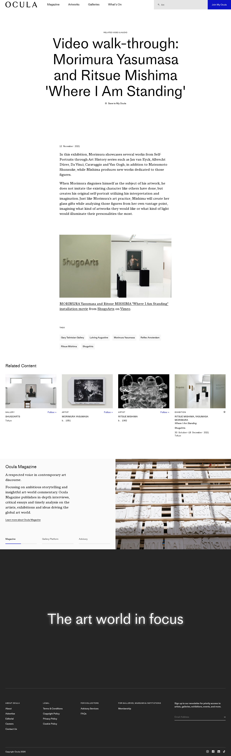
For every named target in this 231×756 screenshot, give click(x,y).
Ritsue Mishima (69, 346)
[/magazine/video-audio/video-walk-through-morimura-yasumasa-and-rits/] (20, 5)
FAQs (83, 713)
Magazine (53, 4)
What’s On (115, 4)
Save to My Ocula (117, 103)
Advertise (10, 713)
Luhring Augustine (99, 337)
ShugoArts (105, 309)
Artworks (73, 4)
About (8, 708)
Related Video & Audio (115, 32)
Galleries (93, 4)
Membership (124, 708)
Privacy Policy (50, 718)
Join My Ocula (219, 4)
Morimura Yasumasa (124, 337)
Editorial (9, 718)
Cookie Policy (50, 723)
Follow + (52, 412)
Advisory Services (90, 708)
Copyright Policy (51, 713)
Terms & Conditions (53, 708)
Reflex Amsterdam (150, 337)
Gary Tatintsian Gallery (72, 337)
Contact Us (11, 729)
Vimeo (125, 309)
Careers (9, 723)
